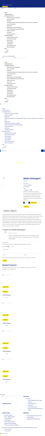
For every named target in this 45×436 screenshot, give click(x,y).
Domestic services (9, 35)
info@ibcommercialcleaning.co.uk (33, 419)
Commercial (28, 398)
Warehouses (9, 25)
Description (6, 210)
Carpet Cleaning (10, 42)
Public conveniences (11, 30)
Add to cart (33, 202)
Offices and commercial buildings (13, 17)
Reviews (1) (13, 210)
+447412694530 (11, 56)
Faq (7, 50)
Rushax (35, 427)
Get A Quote (5, 6)
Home (6, 12)
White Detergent (7, 295)
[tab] (6, 211)
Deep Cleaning (9, 40)
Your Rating (4, 246)
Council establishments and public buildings (15, 29)
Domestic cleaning (8, 415)
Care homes (9, 32)
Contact (6, 52)
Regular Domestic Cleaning (12, 37)
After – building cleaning (10, 416)
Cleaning (27, 186)
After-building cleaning (11, 45)
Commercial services (9, 15)
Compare (26, 206)
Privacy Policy (7, 430)
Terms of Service (8, 429)
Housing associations (11, 83)
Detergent (29, 185)
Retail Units (9, 20)
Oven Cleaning (9, 43)
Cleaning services (8, 14)
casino (14, 238)
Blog (6, 48)
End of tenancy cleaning (11, 38)
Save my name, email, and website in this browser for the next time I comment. (19, 257)
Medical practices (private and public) (14, 27)
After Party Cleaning (11, 47)
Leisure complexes (10, 19)
